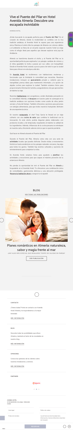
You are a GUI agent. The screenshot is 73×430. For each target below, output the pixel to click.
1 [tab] (34, 389)
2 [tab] (36, 389)
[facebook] (71, 39)
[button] (3, 426)
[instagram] (71, 35)
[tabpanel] (36, 383)
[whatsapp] (71, 44)
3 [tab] (38, 389)
